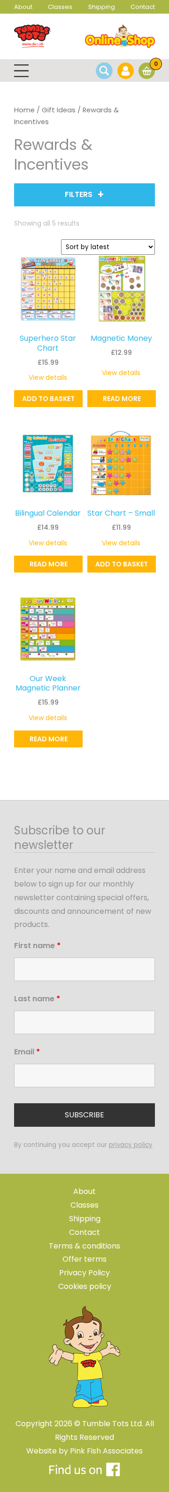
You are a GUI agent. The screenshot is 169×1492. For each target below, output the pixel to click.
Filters (78, 194)
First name (37, 945)
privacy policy (131, 1144)
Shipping (101, 6)
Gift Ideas (59, 110)
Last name (37, 998)
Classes (60, 6)
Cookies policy (84, 1286)
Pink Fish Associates (106, 1450)
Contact (143, 6)
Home (24, 110)
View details (48, 377)
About (23, 6)
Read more (122, 398)
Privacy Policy (84, 1272)
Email (27, 1051)
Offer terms (84, 1259)
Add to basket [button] (48, 398)
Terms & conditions (84, 1246)
